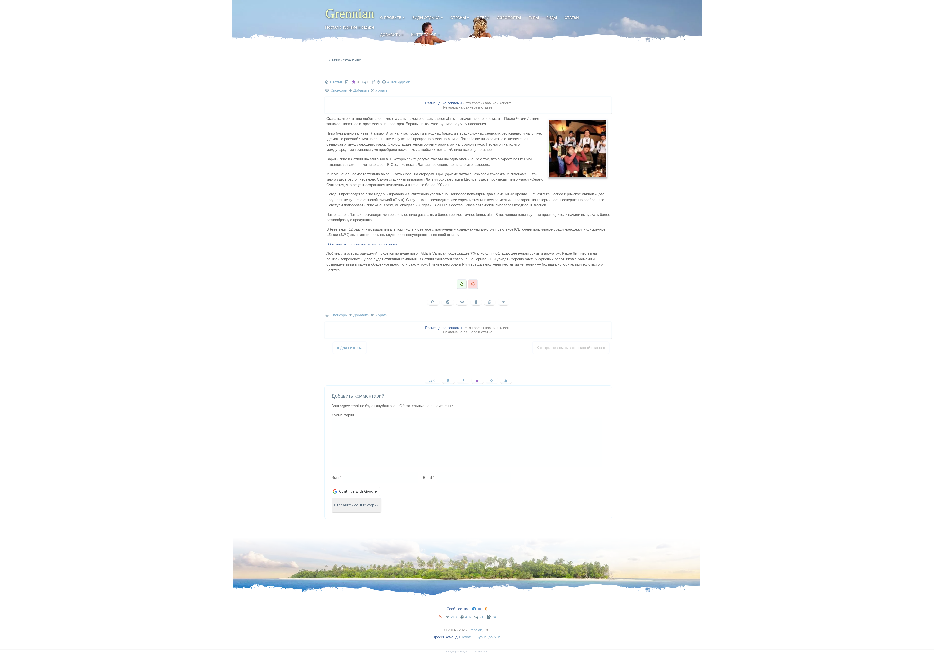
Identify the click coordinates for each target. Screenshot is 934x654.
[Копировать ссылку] (433, 302)
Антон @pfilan (398, 82)
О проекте (390, 18)
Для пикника (349, 348)
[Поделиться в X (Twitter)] (503, 302)
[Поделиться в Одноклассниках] (476, 302)
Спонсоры (339, 90)
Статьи (572, 18)
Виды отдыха (426, 18)
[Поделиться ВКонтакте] (462, 302)
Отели (483, 18)
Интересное (424, 35)
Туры (534, 18)
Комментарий (343, 415)
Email (428, 477)
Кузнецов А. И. (489, 637)
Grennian (349, 13)
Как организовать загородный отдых (571, 348)
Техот (466, 637)
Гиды (552, 18)
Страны (458, 18)
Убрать (380, 90)
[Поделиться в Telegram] (447, 302)
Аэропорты (509, 18)
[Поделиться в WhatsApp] (490, 302)
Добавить (390, 35)
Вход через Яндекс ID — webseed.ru (467, 651)
